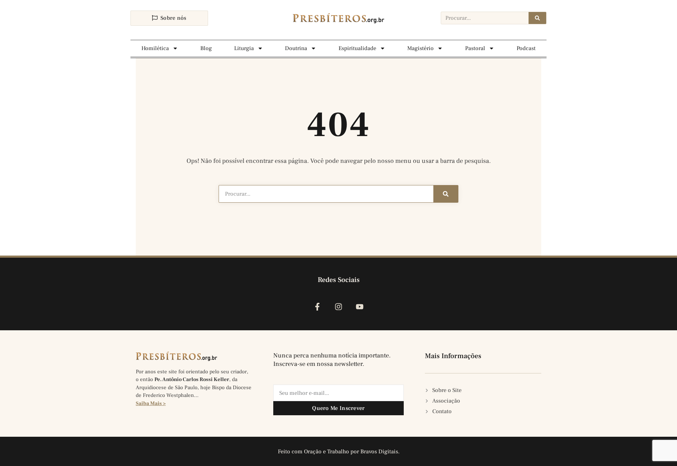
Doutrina (296, 48)
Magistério (420, 48)
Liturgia (244, 48)
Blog (206, 48)
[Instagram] (338, 306)
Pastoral (475, 48)
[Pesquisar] (537, 18)
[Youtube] (360, 306)
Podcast (526, 48)
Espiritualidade (357, 48)
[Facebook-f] (317, 306)
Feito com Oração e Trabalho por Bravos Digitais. (339, 451)
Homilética (155, 48)
